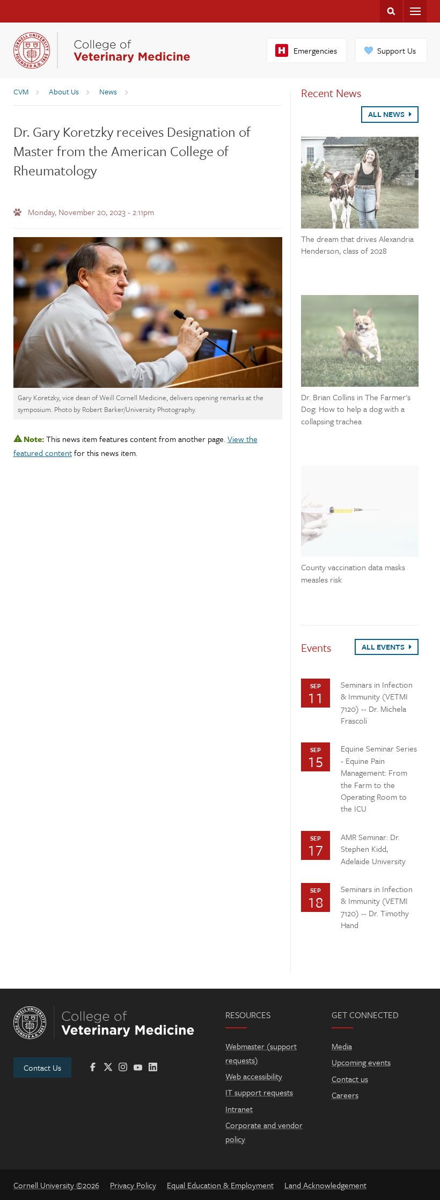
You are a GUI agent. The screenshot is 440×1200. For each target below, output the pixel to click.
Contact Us (42, 1067)
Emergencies (315, 50)
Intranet (239, 1109)
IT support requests (259, 1092)
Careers (345, 1095)
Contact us (350, 1079)
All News (387, 114)
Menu (415, 11)
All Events (384, 646)
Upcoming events (361, 1062)
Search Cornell (391, 11)
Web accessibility (253, 1076)
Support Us (396, 50)
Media (342, 1046)
